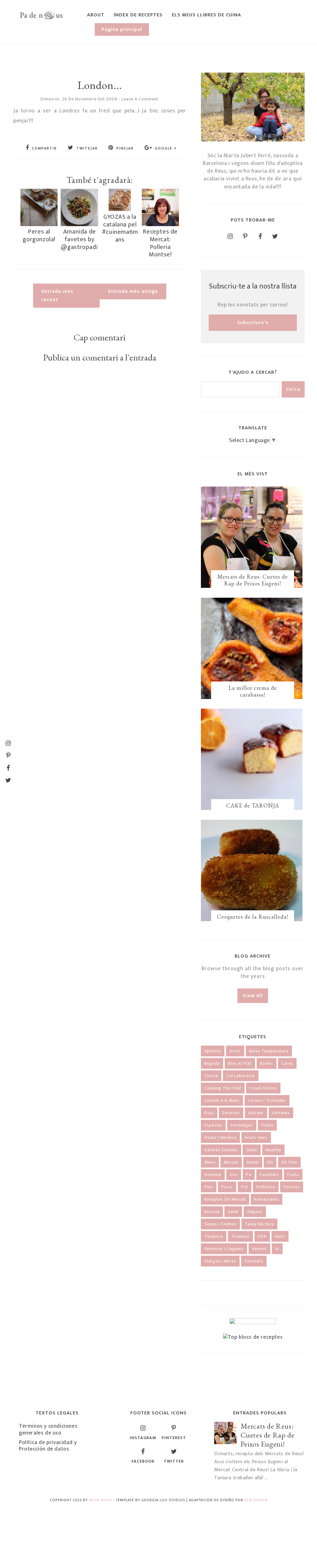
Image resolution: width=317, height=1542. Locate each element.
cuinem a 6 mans (222, 1100)
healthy (273, 1149)
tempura (213, 1236)
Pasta (293, 1174)
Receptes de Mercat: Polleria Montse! (160, 243)
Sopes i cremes (220, 1224)
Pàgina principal (122, 29)
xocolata (254, 1261)
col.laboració (240, 1075)
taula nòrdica (259, 1224)
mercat (231, 1162)
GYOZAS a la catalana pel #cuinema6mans (120, 228)
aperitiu (212, 1051)
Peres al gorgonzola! (39, 235)
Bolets (266, 1063)
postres (292, 1186)
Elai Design (256, 1500)
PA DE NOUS (100, 1500)
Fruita (267, 1125)
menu (209, 1162)
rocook (211, 1211)
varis (280, 1236)
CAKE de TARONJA (252, 805)
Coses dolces (263, 1088)
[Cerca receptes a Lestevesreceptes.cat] (253, 1337)
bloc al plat (240, 1063)
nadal (253, 1162)
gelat (251, 1149)
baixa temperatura (269, 1051)
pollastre (265, 1186)
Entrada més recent (57, 295)
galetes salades (221, 1149)
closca (211, 1075)
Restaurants (266, 1199)
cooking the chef (222, 1088)
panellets (269, 1174)
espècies (213, 1125)
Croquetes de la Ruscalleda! (252, 916)
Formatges (242, 1125)
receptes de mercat (225, 1199)
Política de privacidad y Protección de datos (47, 1446)
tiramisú (240, 1236)
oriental (212, 1174)
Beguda (212, 1063)
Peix (208, 1186)
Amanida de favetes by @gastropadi (79, 239)
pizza (227, 1186)
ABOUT (95, 15)
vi (277, 1248)
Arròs (235, 1051)
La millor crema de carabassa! (252, 691)
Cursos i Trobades (267, 1100)
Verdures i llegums (224, 1248)
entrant (256, 1112)
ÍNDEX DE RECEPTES (138, 15)
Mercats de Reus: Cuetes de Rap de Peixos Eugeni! (252, 580)
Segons (255, 1211)
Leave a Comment (140, 99)
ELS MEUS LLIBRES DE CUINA (206, 15)
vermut (259, 1248)
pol (244, 1186)
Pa (248, 1174)
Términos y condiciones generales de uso (48, 1430)
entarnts (231, 1112)
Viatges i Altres (220, 1261)
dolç (209, 1112)
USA (262, 1236)
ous (234, 1174)
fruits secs (256, 1137)
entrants (281, 1112)
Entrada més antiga (133, 291)
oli (270, 1162)
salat (233, 1211)
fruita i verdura (220, 1137)
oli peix (289, 1162)
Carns (287, 1063)
